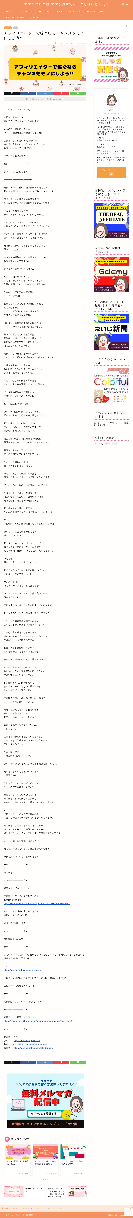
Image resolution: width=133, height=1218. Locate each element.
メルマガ (8, 28)
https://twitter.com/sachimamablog (30, 1044)
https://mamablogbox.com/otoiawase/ (22, 970)
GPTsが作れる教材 (96, 11)
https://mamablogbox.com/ (27, 1040)
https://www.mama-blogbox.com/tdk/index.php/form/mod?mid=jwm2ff (38, 1021)
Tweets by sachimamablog (106, 444)
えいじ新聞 (45, 11)
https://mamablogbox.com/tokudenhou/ (33, 1048)
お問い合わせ (37, 17)
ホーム (11, 11)
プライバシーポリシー (14, 1215)
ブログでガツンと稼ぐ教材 (69, 11)
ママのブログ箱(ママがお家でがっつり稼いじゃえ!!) (66, 4)
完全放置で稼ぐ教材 (16, 17)
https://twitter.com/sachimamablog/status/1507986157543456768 (37, 904)
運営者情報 (29, 1215)
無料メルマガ (27, 11)
